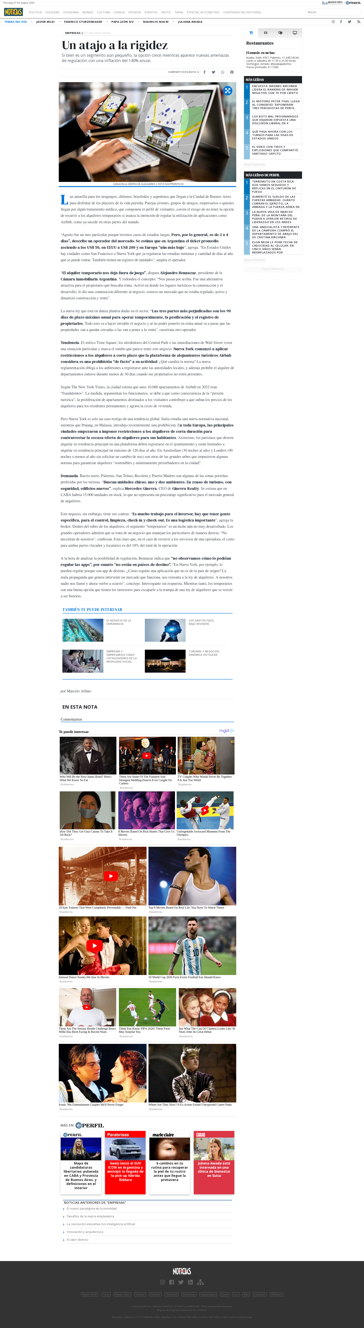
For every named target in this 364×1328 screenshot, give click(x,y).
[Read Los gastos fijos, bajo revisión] (165, 621)
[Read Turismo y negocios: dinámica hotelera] (165, 652)
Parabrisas (189, 1294)
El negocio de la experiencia (119, 622)
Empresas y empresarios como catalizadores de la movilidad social (122, 656)
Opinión (134, 12)
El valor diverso (77, 1240)
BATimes (276, 1294)
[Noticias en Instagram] (333, 22)
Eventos (151, 12)
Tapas (178, 12)
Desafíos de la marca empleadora (90, 1216)
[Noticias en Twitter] (349, 22)
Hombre (155, 1294)
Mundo (87, 12)
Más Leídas (255, 79)
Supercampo (208, 1294)
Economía (70, 12)
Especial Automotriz (203, 12)
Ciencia (119, 12)
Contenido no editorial (242, 12)
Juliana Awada (190, 22)
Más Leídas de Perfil (263, 175)
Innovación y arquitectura (85, 1232)
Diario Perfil (89, 1294)
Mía (246, 1294)
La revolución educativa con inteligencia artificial (101, 1224)
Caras (106, 1294)
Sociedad (53, 12)
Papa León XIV (122, 22)
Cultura (103, 12)
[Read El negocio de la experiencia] (83, 621)
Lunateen (259, 1294)
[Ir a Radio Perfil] (332, 2)
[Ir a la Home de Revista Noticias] (13, 11)
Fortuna (140, 1294)
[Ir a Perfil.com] (353, 2)
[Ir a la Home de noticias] (182, 1271)
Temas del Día (15, 22)
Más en (67, 1125)
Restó (166, 12)
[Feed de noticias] (359, 22)
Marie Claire (122, 1294)
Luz (236, 1294)
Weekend (171, 1294)
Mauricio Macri (156, 22)
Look (224, 1294)
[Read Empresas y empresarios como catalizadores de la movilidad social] (83, 652)
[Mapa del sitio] (200, 1282)
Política (35, 12)
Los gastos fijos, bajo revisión (201, 622)
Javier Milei (46, 22)
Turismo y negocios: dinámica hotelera (204, 653)
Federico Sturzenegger (83, 22)
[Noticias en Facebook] (341, 22)
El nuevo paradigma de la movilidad (92, 1208)
